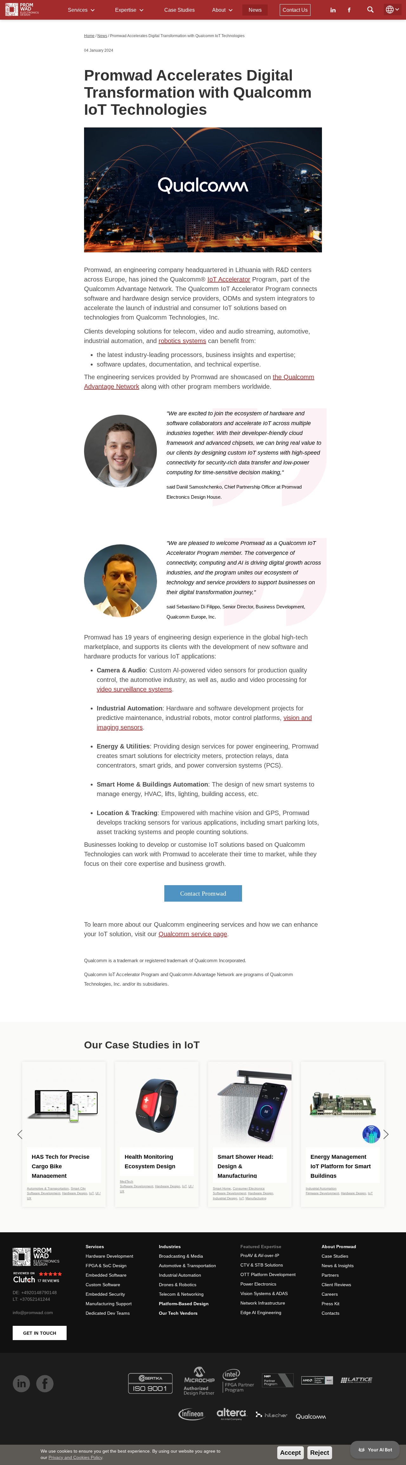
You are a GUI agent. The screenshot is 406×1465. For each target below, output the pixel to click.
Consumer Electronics (249, 1188)
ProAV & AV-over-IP (259, 1255)
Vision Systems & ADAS (264, 1293)
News (255, 10)
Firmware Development (322, 1193)
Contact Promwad (203, 893)
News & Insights (338, 1265)
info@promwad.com (33, 1312)
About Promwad (339, 1246)
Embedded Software (106, 1275)
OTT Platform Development (268, 1274)
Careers (330, 1294)
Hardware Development (109, 1256)
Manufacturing (256, 1198)
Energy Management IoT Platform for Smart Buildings (341, 1166)
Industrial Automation (321, 1188)
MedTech (126, 1181)
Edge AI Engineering (260, 1312)
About (219, 10)
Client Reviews (336, 1284)
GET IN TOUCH (39, 1333)
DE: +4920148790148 (35, 1292)
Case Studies (179, 10)
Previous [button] (20, 1134)
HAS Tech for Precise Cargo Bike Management (60, 1166)
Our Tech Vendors (178, 1313)
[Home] (22, 9)
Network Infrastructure (262, 1303)
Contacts (330, 1313)
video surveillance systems (134, 689)
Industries (170, 1246)
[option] (64, 1134)
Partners (330, 1275)
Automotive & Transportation (48, 1188)
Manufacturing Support (109, 1303)
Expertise (126, 10)
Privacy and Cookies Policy (75, 1457)
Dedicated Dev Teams (108, 1313)
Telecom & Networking (181, 1294)
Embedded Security (105, 1294)
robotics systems (182, 340)
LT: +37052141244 (31, 1299)
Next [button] (386, 1134)
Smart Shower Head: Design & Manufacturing (245, 1166)
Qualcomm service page (193, 933)
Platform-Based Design (184, 1303)
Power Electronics (258, 1284)
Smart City (78, 1188)
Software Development (43, 1193)
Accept (290, 1452)
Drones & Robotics (177, 1284)
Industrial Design (225, 1198)
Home (89, 36)
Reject (319, 1452)
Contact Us (295, 10)
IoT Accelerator (228, 279)
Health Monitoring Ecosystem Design (150, 1162)
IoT (91, 1193)
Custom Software (103, 1284)
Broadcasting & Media (181, 1256)
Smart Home (222, 1188)
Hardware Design (74, 1193)
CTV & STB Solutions (261, 1264)
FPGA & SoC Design (106, 1265)
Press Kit (330, 1303)
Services (78, 10)
